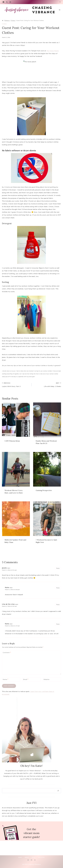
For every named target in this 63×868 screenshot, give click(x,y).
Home (20, 857)
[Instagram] (10, 2)
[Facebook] (3, 2)
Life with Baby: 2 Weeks (52, 384)
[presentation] (16, 419)
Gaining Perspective (44, 490)
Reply (58, 568)
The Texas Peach (52, 51)
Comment (7, 653)
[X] (6, 2)
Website (46, 679)
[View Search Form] (60, 2)
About (27, 857)
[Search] (58, 791)
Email (25, 679)
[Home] (2, 20)
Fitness (4, 24)
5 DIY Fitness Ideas (12, 441)
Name (5, 679)
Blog (33, 857)
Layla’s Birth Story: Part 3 (11, 384)
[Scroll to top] (59, 861)
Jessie (4, 568)
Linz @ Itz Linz (8, 604)
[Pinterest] (34, 860)
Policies (41, 857)
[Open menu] (59, 10)
